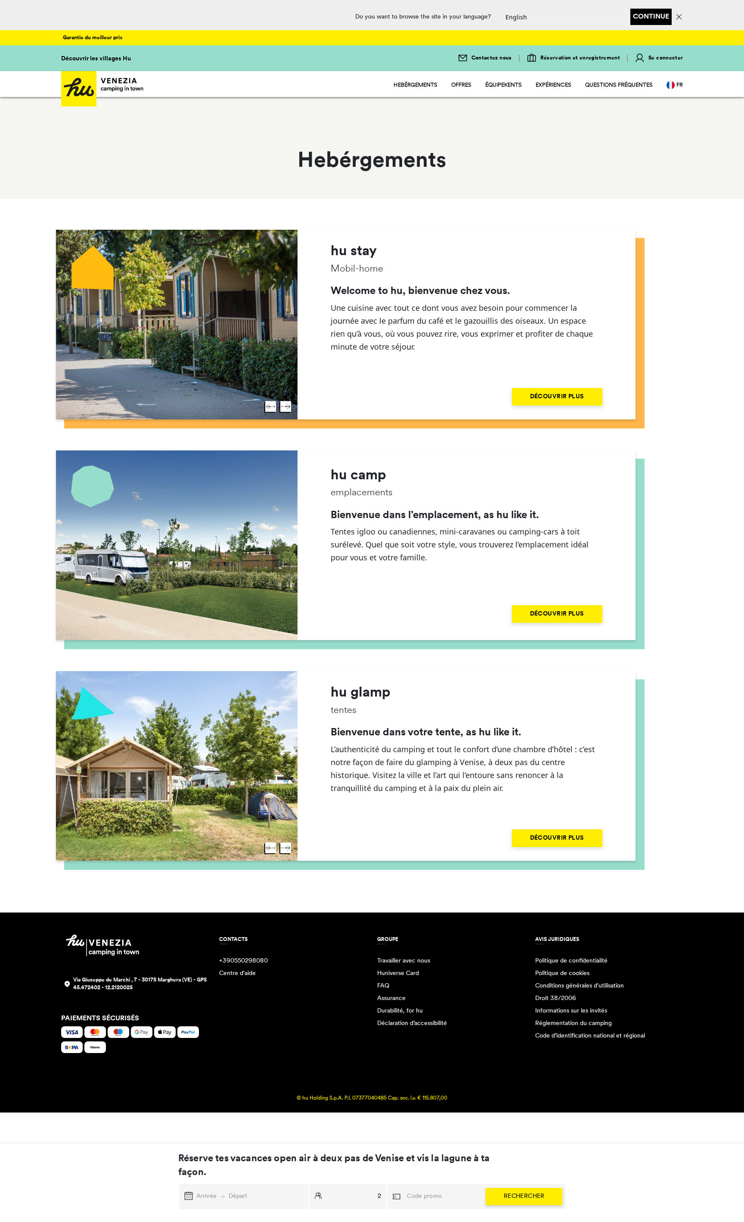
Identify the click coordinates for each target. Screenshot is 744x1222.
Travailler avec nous (403, 961)
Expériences (553, 85)
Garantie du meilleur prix (92, 38)
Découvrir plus (557, 397)
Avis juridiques (557, 939)
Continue (651, 16)
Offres (461, 85)
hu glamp (361, 693)
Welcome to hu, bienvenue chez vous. (420, 291)
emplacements (362, 493)
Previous (270, 406)
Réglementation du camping (573, 1023)
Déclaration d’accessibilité (412, 1023)
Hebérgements (415, 85)
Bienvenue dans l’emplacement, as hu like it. (435, 515)
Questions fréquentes (619, 85)
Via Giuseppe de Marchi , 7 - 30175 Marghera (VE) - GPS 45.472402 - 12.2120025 (140, 984)
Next (285, 406)
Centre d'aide (237, 973)
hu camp (358, 476)
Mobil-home (357, 269)
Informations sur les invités (571, 1011)
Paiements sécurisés (100, 1018)
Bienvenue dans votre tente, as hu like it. (426, 733)
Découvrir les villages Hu (96, 59)
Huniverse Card (398, 973)
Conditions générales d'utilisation (579, 986)
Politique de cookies (562, 973)
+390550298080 (243, 961)
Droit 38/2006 (555, 998)
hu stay (354, 252)
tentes (343, 711)
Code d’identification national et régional (590, 1036)
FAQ (383, 986)
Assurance (391, 998)
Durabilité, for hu (400, 1011)
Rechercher (524, 1196)
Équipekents (503, 85)
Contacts (233, 939)
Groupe (387, 939)
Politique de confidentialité (571, 961)
